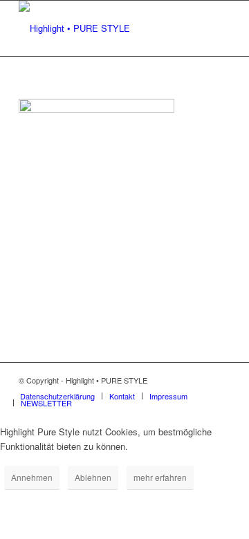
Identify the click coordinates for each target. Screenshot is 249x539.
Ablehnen (93, 477)
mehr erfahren (160, 477)
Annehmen (32, 477)
